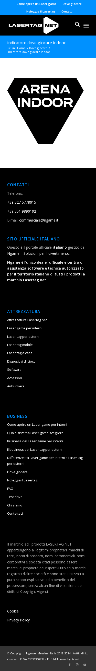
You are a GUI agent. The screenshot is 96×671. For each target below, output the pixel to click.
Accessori (14, 378)
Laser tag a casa (20, 353)
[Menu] (86, 25)
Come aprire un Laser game (37, 4)
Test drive (15, 496)
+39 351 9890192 (21, 211)
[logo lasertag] (39, 25)
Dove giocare (72, 4)
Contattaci (15, 513)
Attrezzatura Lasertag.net (27, 320)
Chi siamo (14, 505)
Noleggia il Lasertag (40, 11)
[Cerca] (75, 25)
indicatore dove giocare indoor (36, 42)
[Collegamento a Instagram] (77, 664)
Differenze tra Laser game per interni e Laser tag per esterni (45, 460)
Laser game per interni (24, 328)
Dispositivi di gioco (21, 361)
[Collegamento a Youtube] (85, 664)
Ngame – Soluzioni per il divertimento (38, 253)
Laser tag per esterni (23, 336)
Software (14, 369)
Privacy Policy (18, 620)
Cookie (13, 611)
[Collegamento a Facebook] (69, 664)
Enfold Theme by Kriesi (63, 659)
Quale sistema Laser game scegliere (35, 433)
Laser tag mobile (20, 344)
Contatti (66, 11)
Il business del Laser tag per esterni (34, 449)
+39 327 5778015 (21, 202)
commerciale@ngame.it (38, 220)
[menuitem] (36, 4)
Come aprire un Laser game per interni (37, 424)
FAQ (10, 488)
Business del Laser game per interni (35, 441)
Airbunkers (15, 386)
